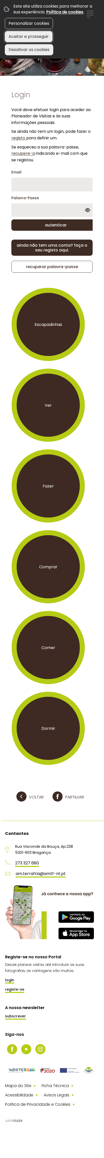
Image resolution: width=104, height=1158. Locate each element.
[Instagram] (40, 1049)
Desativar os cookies (29, 50)
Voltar (36, 797)
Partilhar (74, 797)
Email (16, 172)
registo (18, 138)
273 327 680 (27, 863)
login (9, 980)
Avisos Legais (56, 1095)
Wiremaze (14, 1120)
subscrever (15, 1016)
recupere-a (23, 153)
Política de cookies (64, 12)
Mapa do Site (18, 1086)
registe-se (14, 989)
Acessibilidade (19, 1095)
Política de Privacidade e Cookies (37, 1104)
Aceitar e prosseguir (29, 36)
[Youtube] (26, 1049)
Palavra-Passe (25, 197)
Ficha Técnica (55, 1086)
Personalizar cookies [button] (29, 23)
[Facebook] (12, 1049)
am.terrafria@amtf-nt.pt (41, 874)
